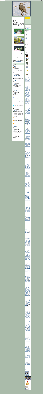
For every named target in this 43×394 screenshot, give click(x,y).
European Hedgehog (26, 176)
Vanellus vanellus (27, 351)
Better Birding (26, 101)
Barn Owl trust (28, 97)
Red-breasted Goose (27, 287)
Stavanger (29, 327)
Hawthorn (27, 206)
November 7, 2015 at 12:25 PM (16, 92)
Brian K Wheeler (27, 129)
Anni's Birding (17, 61)
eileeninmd (15, 84)
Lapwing (26, 229)
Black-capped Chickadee (28, 118)
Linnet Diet (29, 239)
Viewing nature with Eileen (28, 69)
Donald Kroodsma (28, 166)
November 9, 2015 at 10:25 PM (16, 129)
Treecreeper (27, 346)
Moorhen (29, 259)
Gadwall (28, 186)
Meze (25, 257)
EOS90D (26, 173)
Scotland (25, 310)
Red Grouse (29, 285)
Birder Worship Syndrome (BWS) (27, 109)
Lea (14, 93)
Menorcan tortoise (26, 256)
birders (29, 109)
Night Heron (27, 263)
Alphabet (25, 86)
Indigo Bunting (26, 216)
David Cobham (26, 163)
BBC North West (26, 99)
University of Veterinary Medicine (28, 350)
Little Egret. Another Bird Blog (28, 242)
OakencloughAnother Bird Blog (27, 266)
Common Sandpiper (28, 154)
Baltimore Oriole (29, 95)
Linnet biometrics (27, 239)
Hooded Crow (28, 210)
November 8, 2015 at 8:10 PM (16, 109)
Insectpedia (28, 216)
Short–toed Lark (29, 315)
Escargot (27, 174)
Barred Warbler (29, 98)
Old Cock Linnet (29, 267)
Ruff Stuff (26, 41)
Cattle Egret (29, 141)
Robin (29, 300)
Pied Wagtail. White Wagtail (28, 277)
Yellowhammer (26, 369)
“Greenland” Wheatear (28, 77)
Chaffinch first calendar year (26, 144)
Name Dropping (27, 42)
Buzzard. (29, 136)
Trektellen (29, 346)
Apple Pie (28, 92)
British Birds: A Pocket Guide (26, 131)
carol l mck (15, 126)
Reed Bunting (26, 292)
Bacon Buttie (29, 94)
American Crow (29, 86)
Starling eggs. (28, 327)
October (26, 44)
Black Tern (25, 118)
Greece (29, 199)
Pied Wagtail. (29, 276)
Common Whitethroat (29, 155)
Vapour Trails (29, 351)
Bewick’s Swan (29, 102)
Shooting (27, 313)
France (29, 182)
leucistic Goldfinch (28, 236)
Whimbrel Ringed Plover (26, 356)
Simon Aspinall (26, 316)
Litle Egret (28, 241)
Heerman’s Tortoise (27, 207)
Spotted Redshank (28, 326)
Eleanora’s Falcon (26, 172)
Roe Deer (27, 301)
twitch (26, 349)
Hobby (27, 209)
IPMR (27, 217)
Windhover (29, 363)
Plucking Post (29, 280)
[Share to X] (14, 64)
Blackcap (26, 122)
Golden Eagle (27, 191)
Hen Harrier (29, 207)
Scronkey (27, 311)
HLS (26, 209)
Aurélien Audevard (29, 93)
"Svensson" (25, 78)
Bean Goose (28, 99)
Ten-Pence (27, 336)
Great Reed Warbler (29, 196)
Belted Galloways (28, 100)
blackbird (28, 121)
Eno (25, 173)
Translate (28, 28)
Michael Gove (27, 257)
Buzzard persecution (27, 136)
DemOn (28, 164)
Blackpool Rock (27, 123)
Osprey (29, 268)
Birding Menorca (29, 111)
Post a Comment (14, 137)
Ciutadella (26, 146)
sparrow (28, 323)
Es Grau (26, 174)
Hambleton (29, 205)
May (26, 47)
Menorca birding (28, 255)
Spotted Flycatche (29, 325)
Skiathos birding (27, 317)
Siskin (28, 316)
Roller (29, 301)
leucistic (25, 236)
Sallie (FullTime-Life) (15, 110)
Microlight (29, 257)
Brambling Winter (29, 128)
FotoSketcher (27, 182)
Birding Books (26, 110)
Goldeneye (28, 192)
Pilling (25, 278)
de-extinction (28, 163)
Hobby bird (29, 209)
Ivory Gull (27, 218)
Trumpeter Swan (29, 347)
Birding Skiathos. (27, 112)
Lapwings (25, 230)
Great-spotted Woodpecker (27, 198)
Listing (26, 241)
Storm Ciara (29, 329)
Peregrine (28, 273)
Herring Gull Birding (28, 208)
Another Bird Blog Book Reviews (28, 91)
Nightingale (29, 263)
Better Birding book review (28, 101)
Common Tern (26, 155)
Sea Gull (29, 311)
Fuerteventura (26, 184)
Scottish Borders (29, 310)
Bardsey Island (28, 96)
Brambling (26, 128)
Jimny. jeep (27, 220)
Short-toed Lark (27, 315)
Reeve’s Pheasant (27, 293)
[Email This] (13, 64)
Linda (14, 66)
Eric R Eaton (29, 173)
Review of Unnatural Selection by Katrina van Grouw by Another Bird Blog (27, 295)
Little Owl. (27, 243)
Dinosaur (28, 165)
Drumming (27, 167)
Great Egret (29, 195)
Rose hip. (25, 302)
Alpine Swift (27, 86)
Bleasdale (29, 123)
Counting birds (28, 157)
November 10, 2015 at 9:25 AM (16, 136)
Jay (28, 219)
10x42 (28, 80)
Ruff (28, 304)
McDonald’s (29, 252)
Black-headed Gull (28, 119)
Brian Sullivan (29, 129)
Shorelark (26, 314)
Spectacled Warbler (29, 324)
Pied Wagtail (26, 276)
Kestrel (27, 223)
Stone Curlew (29, 328)
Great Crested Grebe (26, 195)
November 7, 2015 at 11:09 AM (16, 86)
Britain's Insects (28, 130)
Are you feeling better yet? (28, 39)
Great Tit (28, 197)
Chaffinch (29, 143)
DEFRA (25, 164)
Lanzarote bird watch (27, 228)
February (26, 49)
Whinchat (29, 356)
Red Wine (28, 286)
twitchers (29, 349)
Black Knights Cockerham (28, 117)
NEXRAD (25, 263)
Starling (25, 327)
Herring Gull (26, 208)
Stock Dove (26, 328)
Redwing (29, 291)
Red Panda (26, 286)
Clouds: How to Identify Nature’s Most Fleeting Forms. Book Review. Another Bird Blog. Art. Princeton (27, 147)
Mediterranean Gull (27, 254)
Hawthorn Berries (29, 206)
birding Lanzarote (27, 111)
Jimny (25, 220)
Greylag (25, 204)
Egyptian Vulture (29, 171)
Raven (29, 284)
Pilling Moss (29, 278)
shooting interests (29, 313)
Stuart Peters (26, 330)
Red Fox (27, 285)
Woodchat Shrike (28, 364)
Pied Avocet (29, 275)
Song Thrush (29, 321)
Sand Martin (26, 305)
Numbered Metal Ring (28, 265)
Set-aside (25, 312)
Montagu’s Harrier (26, 259)
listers (25, 241)
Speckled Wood (26, 324)
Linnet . (25, 239)
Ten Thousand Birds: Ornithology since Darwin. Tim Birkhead (27, 336)
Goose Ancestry (26, 194)
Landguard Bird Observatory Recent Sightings (27, 65)
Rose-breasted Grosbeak (28, 302)
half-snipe (28, 205)
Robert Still (28, 300)
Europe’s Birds (29, 175)
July (26, 46)
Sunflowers (29, 330)
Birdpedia (25, 113)
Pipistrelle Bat (27, 280)
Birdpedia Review (28, 113)
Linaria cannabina (26, 237)
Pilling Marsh (27, 278)
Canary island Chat (28, 138)
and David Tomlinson (26, 88)
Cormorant (27, 156)
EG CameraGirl (15, 90)
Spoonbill (26, 325)
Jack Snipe (29, 218)
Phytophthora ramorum (26, 275)
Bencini (29, 100)
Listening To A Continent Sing (28, 240)
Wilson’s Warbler (27, 363)
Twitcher (28, 349)
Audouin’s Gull (26, 93)
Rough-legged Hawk (28, 303)
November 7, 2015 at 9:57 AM (16, 83)
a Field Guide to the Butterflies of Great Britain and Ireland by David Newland (27, 81)
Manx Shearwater (28, 250)
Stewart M (15, 116)
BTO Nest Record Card (26, 133)
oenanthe (29, 266)
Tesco (26, 338)
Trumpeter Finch (26, 347)
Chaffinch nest (29, 144)
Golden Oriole (29, 191)
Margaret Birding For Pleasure (16, 75)
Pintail (25, 280)
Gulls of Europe (26, 205)
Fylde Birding (28, 185)
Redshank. (25, 291)
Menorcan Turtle (29, 256)
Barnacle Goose (26, 98)
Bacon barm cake (27, 94)
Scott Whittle (27, 310)
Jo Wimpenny (29, 220)
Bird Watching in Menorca (28, 108)
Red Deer (25, 285)
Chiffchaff (28, 145)
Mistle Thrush (29, 258)
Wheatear (29, 354)
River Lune (28, 299)
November (27, 38)
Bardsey (25, 96)
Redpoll (26, 290)
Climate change (28, 146)
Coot (25, 156)
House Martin (27, 211)
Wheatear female (28, 355)
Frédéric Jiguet (26, 183)
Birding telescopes (29, 112)
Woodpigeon (28, 365)
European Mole (29, 176)
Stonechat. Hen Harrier (26, 329)
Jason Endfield (27, 219)
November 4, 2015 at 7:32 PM (16, 74)
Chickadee (26, 145)
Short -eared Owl (29, 314)
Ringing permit (26, 299)
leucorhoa (29, 236)
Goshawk (29, 194)
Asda (29, 92)
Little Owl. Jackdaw (26, 244)
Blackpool (25, 123)
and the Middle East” (29, 89)
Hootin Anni (15, 80)
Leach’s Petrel (27, 231)
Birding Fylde (29, 110)
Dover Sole (25, 167)
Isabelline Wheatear (29, 217)
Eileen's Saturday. (19, 61)
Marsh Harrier (26, 251)
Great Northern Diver (26, 196)
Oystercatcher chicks (26, 270)
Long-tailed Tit (29, 247)
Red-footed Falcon (28, 288)
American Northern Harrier (28, 87)
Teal (25, 334)
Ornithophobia (28, 268)
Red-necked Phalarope (28, 289)
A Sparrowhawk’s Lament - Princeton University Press (27, 82)
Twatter (25, 349)
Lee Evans (28, 231)
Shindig (25, 313)
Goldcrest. (25, 191)
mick (14, 130)
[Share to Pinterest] (15, 64)
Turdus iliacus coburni (28, 348)
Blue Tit (28, 124)
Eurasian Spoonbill (26, 175)
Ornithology (26, 268)
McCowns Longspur (26, 252)
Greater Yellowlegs (27, 199)
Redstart (27, 291)
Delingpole (27, 164)
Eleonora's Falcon (29, 172)
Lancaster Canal (29, 227)
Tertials (25, 338)
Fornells (25, 182)
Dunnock (29, 168)
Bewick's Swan (26, 102)
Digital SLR (27, 165)
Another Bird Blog (16, 2)
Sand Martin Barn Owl (29, 305)
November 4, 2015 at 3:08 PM (16, 68)
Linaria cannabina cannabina (28, 238)
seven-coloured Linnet (28, 312)
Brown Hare (28, 132)
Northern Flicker (28, 264)
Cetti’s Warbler (26, 143)
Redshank (29, 290)
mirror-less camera (26, 258)
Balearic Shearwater (26, 95)
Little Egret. (25, 242)
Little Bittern (29, 241)
